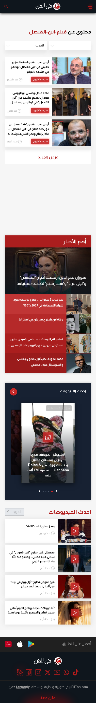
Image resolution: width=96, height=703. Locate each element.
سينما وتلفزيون (40, 79)
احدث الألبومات (73, 391)
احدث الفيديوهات (52, 512)
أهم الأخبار (74, 241)
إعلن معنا (48, 698)
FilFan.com (79, 687)
